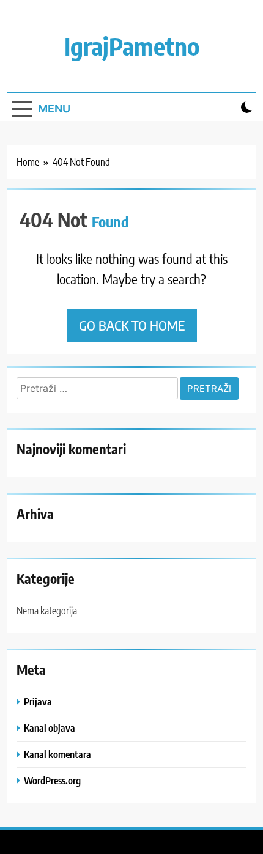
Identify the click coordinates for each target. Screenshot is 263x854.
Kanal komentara (57, 754)
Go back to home (132, 325)
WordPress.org (52, 780)
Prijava (38, 701)
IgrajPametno (131, 46)
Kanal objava (49, 727)
